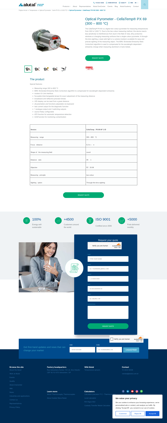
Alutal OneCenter (16, 385)
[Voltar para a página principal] (31, 4)
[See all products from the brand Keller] (89, 68)
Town (89, 294)
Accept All (152, 413)
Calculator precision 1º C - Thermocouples (100, 394)
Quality (12, 381)
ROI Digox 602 (89, 402)
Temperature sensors (92, 370)
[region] (137, 406)
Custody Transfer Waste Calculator (97, 405)
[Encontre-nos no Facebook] (123, 391)
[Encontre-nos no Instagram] (137, 391)
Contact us (14, 400)
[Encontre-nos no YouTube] (132, 391)
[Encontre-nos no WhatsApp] (141, 391)
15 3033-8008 (127, 370)
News (12, 392)
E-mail (89, 264)
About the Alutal (15, 370)
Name (89, 254)
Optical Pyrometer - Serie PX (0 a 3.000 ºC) (53, 10)
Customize (123, 413)
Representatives (16, 403)
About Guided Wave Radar (57, 398)
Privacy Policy (15, 407)
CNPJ (89, 284)
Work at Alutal (15, 374)
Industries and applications (20, 396)
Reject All (138, 413)
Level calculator (90, 398)
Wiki (11, 388)
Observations (91, 304)
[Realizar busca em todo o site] (144, 4)
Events (12, 377)
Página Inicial (23, 10)
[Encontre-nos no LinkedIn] (127, 391)
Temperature (33, 10)
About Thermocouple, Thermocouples (61, 394)
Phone (89, 274)
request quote (97, 58)
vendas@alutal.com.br (130, 374)
